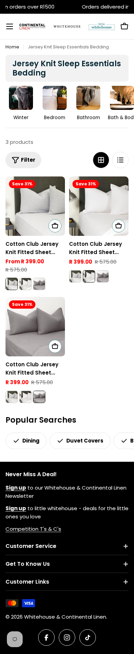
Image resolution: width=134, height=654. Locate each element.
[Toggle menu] (9, 26)
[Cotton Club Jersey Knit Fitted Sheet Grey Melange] (35, 206)
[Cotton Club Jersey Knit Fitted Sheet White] (25, 284)
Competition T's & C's (33, 528)
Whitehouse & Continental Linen (65, 616)
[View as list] (120, 160)
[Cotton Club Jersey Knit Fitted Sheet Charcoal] (39, 284)
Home (12, 47)
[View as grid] (101, 160)
